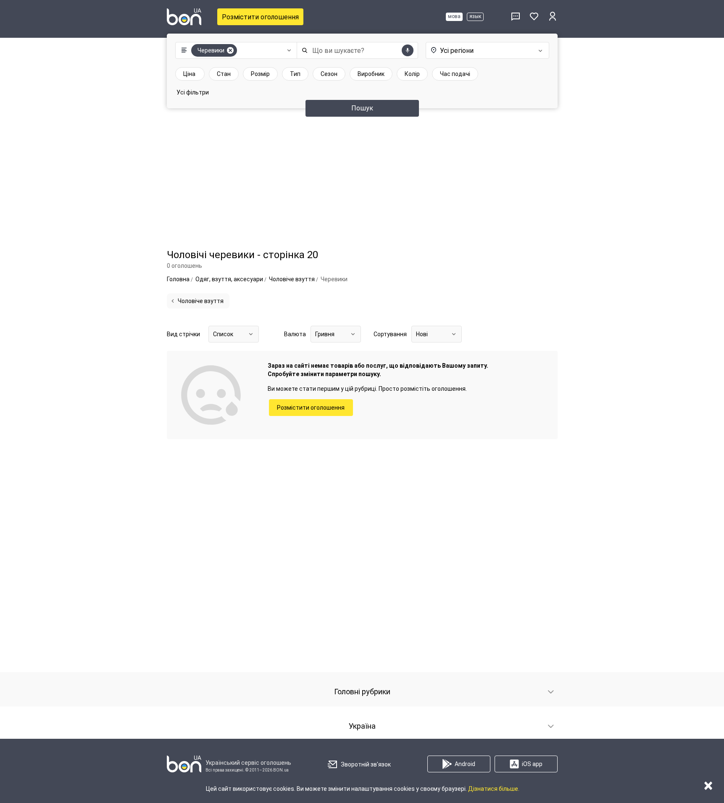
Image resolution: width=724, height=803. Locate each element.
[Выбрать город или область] (479, 50)
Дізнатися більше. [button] (493, 788)
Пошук (362, 108)
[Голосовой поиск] (407, 50)
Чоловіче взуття (201, 301)
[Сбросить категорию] (230, 50)
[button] (234, 50)
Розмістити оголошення (260, 17)
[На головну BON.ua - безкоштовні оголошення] (184, 16)
